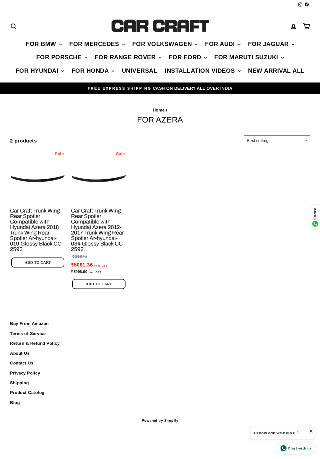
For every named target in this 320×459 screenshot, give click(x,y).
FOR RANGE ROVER (126, 57)
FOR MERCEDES (95, 43)
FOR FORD (186, 57)
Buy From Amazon (29, 323)
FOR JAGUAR (269, 43)
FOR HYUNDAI (38, 70)
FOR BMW (42, 43)
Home (159, 110)
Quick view (38, 198)
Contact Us (21, 363)
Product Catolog (27, 392)
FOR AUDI (221, 43)
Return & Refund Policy (35, 343)
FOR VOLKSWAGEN (163, 43)
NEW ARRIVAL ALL (276, 70)
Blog (15, 402)
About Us (20, 353)
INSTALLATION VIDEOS (201, 70)
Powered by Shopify (160, 420)
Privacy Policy (25, 373)
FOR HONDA (91, 70)
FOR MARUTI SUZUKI (247, 57)
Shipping (19, 382)
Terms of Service (28, 333)
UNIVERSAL (140, 70)
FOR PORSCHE (60, 57)
